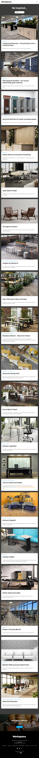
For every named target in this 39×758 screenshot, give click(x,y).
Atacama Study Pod (10, 373)
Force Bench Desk (9, 409)
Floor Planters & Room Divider (14, 299)
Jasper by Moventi (10, 263)
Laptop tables (8, 557)
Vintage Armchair (9, 226)
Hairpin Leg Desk (9, 446)
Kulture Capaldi (9, 520)
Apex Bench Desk (9, 190)
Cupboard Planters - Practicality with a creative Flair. (18, 44)
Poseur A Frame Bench (11, 629)
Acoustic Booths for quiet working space (19, 119)
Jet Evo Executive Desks (12, 482)
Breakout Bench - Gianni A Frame (16, 336)
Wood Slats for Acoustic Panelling (16, 155)
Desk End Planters (9, 701)
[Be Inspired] (17, 748)
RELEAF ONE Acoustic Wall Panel (15, 665)
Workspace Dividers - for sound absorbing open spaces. (15, 81)
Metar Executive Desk (11, 593)
